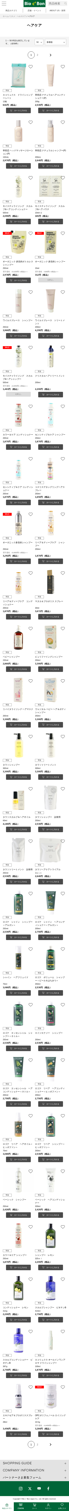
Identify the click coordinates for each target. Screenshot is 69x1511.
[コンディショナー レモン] (18, 1288)
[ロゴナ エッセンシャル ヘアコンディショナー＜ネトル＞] (18, 1069)
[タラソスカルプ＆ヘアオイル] (18, 797)
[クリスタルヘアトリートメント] (50, 356)
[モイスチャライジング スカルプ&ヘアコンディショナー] (18, 186)
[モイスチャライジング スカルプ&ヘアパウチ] (50, 186)
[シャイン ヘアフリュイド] (18, 958)
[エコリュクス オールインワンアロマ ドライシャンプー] (50, 1340)
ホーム (5, 16)
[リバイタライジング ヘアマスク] (18, 690)
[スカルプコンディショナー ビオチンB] (18, 1340)
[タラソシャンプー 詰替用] (50, 797)
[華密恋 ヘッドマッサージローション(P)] (18, 131)
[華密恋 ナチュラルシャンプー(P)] (50, 131)
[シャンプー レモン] (50, 1235)
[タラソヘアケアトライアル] (50, 850)
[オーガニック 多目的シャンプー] (50, 242)
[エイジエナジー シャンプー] (50, 1013)
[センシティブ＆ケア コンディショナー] (18, 467)
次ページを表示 (50, 55)
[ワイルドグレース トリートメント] (50, 301)
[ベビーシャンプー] (18, 637)
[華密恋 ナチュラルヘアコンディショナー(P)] (50, 75)
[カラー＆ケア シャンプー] (18, 1235)
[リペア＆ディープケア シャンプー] (50, 523)
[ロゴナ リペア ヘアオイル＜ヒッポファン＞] (18, 1124)
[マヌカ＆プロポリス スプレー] (50, 582)
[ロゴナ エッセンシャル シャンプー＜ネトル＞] (18, 1013)
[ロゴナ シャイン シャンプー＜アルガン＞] (18, 902)
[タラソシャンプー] (18, 745)
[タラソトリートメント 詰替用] (18, 850)
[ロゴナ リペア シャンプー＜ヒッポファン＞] (50, 1124)
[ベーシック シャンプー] (18, 1180)
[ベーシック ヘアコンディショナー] (50, 1180)
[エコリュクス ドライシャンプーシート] (18, 75)
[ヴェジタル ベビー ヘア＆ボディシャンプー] (50, 690)
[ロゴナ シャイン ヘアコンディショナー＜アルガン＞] (50, 902)
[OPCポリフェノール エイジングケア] (50, 1396)
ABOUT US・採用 (57, 10)
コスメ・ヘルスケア (18, 16)
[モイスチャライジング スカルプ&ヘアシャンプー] (18, 356)
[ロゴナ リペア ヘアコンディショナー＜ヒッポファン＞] (50, 1069)
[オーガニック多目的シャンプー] (18, 523)
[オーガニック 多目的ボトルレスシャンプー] (18, 242)
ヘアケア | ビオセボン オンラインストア (34, 3)
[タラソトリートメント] (50, 745)
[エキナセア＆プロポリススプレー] (18, 1396)
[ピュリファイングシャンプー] (50, 637)
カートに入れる (20, 110)
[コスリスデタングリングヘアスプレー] (50, 467)
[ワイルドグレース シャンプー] (18, 301)
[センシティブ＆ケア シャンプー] (50, 415)
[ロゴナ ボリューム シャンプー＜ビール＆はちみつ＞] (50, 958)
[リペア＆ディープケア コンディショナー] (18, 582)
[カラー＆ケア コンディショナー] (18, 415)
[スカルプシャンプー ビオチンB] (50, 1288)
